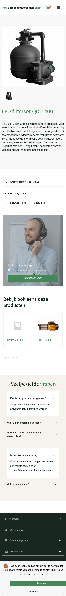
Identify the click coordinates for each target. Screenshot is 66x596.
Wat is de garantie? (18, 484)
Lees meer (33, 591)
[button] (59, 8)
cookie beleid (40, 574)
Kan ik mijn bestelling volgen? (24, 423)
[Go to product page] (17, 326)
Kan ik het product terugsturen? (28, 398)
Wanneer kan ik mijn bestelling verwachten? (24, 434)
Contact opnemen (33, 278)
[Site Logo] (22, 7)
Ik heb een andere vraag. (24, 455)
